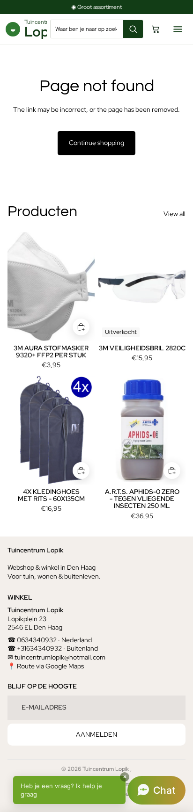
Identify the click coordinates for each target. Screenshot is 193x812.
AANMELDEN (96, 734)
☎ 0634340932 (32, 640)
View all (174, 214)
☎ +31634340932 (34, 648)
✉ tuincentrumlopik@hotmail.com (56, 657)
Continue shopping (96, 142)
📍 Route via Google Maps (45, 666)
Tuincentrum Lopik (106, 769)
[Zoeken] (133, 29)
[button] (99, 790)
